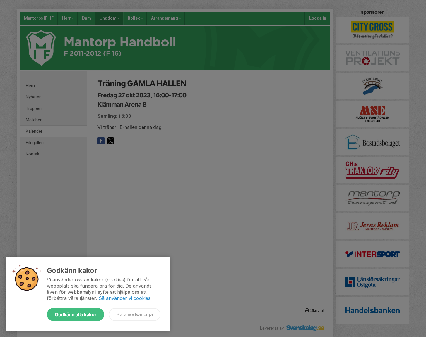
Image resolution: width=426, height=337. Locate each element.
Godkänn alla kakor (75, 314)
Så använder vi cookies (124, 298)
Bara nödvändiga (135, 314)
